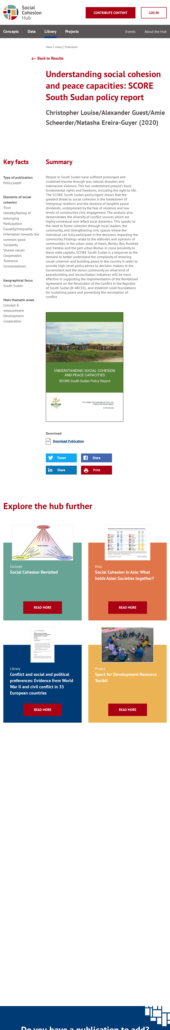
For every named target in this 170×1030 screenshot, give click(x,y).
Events (131, 31)
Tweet (61, 458)
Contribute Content (111, 13)
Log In (154, 13)
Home (49, 47)
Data (32, 31)
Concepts (11, 31)
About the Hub (156, 31)
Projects (72, 31)
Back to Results (47, 58)
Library (50, 31)
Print (96, 470)
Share (96, 458)
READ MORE (42, 607)
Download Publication (68, 441)
